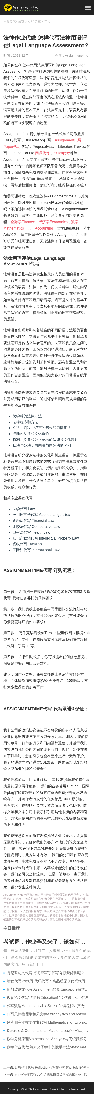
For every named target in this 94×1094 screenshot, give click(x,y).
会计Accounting (40, 228)
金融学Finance (23, 222)
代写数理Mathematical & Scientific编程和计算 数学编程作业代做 (49, 1006)
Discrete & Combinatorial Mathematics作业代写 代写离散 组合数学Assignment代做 (49, 1031)
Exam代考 (61, 153)
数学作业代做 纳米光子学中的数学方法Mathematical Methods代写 (49, 1047)
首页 (21, 22)
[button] (88, 8)
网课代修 (42, 153)
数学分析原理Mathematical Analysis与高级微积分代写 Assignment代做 (49, 1039)
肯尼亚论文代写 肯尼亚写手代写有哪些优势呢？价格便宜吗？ (49, 973)
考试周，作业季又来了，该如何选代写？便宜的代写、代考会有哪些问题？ (47, 942)
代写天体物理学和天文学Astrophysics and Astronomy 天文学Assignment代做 (49, 1014)
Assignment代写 (68, 140)
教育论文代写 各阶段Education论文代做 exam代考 (48, 998)
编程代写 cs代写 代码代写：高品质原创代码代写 (46, 981)
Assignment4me (44, 1089)
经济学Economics (53, 222)
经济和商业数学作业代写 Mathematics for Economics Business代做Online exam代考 (49, 1022)
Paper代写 (12, 147)
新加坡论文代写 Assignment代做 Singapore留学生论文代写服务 (49, 989)
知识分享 (34, 22)
